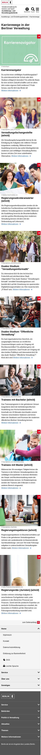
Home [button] (3, 629)
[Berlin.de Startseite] (6, 2)
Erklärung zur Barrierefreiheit (14, 653)
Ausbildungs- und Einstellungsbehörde (14, 17)
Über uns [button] (5, 679)
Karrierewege (34, 17)
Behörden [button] (5, 711)
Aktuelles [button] (5, 724)
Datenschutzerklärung (11, 647)
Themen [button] (4, 730)
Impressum (7, 635)
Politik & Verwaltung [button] (10, 718)
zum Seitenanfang (29, 622)
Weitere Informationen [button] (11, 737)
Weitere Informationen (10, 91)
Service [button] (4, 672)
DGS (8, 660)
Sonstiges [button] (5, 685)
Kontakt (6, 641)
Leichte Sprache (12, 666)
